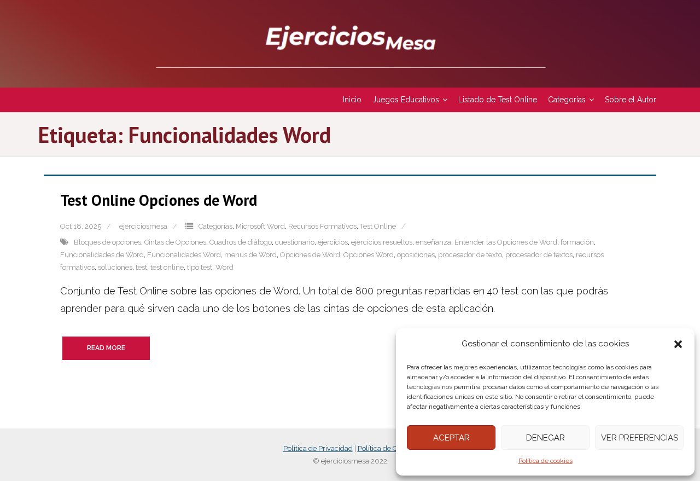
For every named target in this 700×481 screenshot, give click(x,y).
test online (167, 267)
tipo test (199, 267)
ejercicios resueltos (381, 242)
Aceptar (451, 438)
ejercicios (333, 242)
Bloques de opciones (107, 242)
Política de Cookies (387, 448)
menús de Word (250, 255)
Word (224, 267)
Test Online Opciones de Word (158, 200)
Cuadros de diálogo (240, 242)
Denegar (545, 438)
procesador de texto (470, 255)
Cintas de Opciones (175, 242)
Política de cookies (545, 461)
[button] (678, 344)
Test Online (378, 226)
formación (577, 242)
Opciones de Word (310, 255)
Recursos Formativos (322, 226)
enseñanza (433, 242)
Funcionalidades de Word (102, 255)
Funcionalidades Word (184, 255)
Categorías (215, 226)
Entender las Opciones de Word (505, 242)
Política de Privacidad (318, 448)
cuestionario (294, 242)
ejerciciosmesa (143, 226)
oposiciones (416, 255)
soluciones (115, 267)
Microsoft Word (260, 226)
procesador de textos (539, 255)
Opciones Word (368, 255)
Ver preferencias (639, 438)
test (141, 267)
